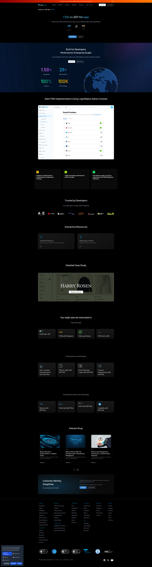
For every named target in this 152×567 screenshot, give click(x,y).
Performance (16, 553)
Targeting (6, 557)
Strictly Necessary (6, 553)
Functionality (16, 557)
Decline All (6, 563)
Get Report (89, 1)
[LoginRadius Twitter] (108, 560)
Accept (19, 563)
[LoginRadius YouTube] (112, 560)
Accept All (13, 563)
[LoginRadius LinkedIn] (104, 560)
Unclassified (6, 560)
